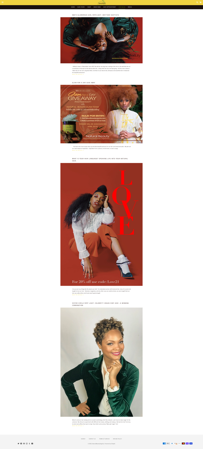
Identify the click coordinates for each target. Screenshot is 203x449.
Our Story (81, 7)
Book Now (97, 7)
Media (130, 7)
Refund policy (117, 439)
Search (83, 439)
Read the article (77, 74)
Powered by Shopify (110, 444)
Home (73, 7)
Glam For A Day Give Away (83, 83)
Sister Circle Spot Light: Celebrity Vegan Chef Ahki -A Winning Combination (100, 304)
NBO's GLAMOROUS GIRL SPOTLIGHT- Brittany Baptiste (95, 15)
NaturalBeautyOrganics (98, 444)
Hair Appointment (109, 7)
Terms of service (104, 439)
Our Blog (122, 7)
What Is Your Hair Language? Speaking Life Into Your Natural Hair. (100, 160)
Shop (89, 7)
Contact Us (92, 439)
